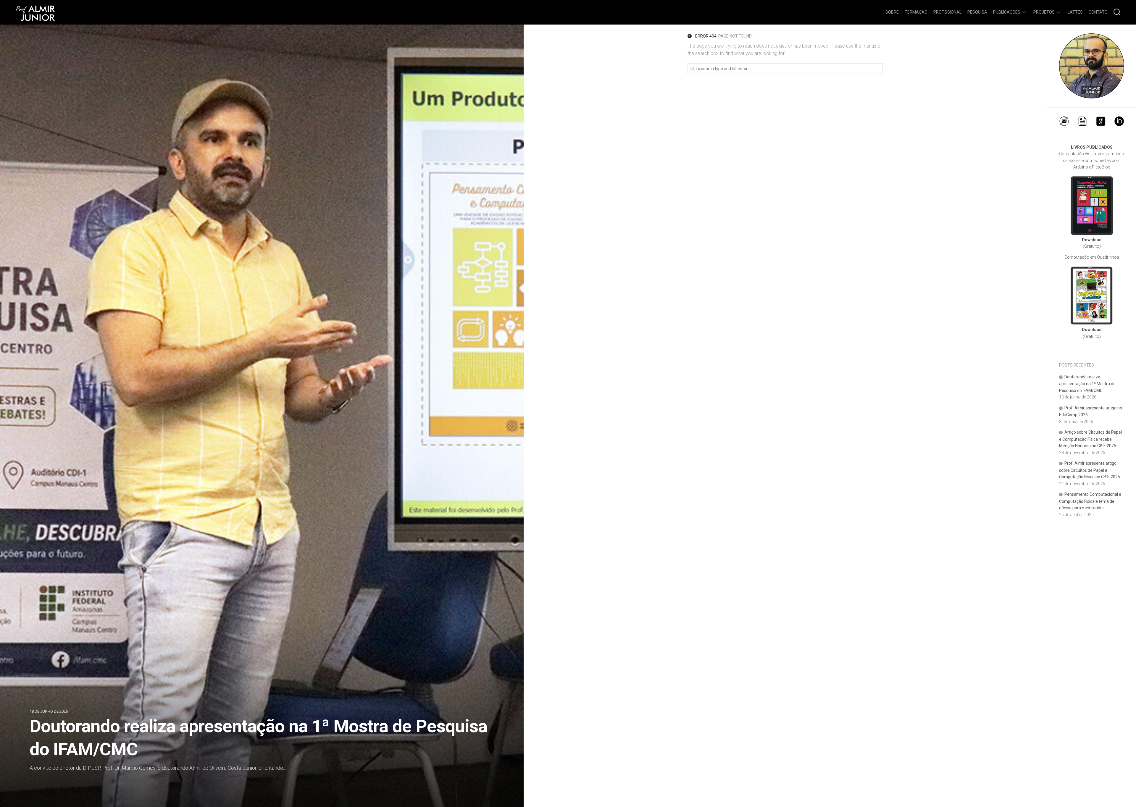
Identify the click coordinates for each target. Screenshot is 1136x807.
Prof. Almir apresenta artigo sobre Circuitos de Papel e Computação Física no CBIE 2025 (1089, 470)
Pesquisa (977, 12)
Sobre (892, 12)
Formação (916, 12)
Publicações (1006, 12)
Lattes (1075, 12)
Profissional (947, 12)
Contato (1098, 12)
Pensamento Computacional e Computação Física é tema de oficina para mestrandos (1090, 501)
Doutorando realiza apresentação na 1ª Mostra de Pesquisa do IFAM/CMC (1087, 384)
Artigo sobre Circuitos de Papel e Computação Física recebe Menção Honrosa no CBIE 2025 (1090, 439)
